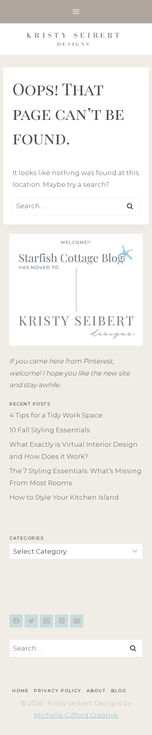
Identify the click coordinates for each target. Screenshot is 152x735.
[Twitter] (31, 621)
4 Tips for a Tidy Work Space (56, 415)
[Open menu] (76, 11)
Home (20, 690)
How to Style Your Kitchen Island (64, 497)
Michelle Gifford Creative (76, 715)
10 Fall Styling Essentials (49, 430)
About (96, 690)
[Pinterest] (61, 621)
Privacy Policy (57, 690)
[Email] (76, 621)
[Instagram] (46, 621)
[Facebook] (16, 621)
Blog (119, 690)
